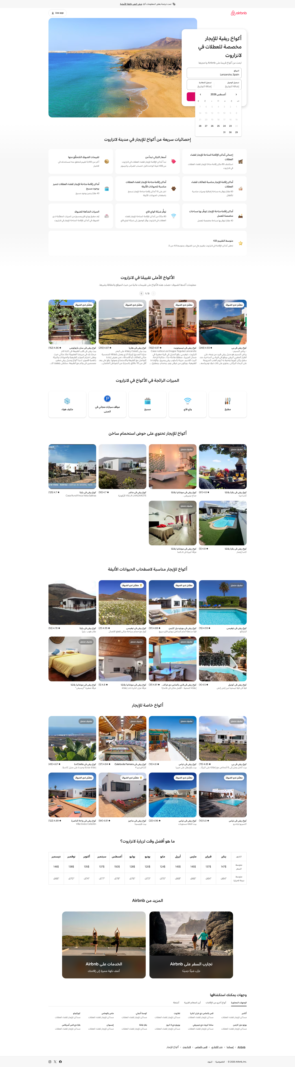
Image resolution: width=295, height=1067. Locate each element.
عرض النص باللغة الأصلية (131, 4)
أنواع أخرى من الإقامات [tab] (216, 1002)
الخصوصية (220, 1061)
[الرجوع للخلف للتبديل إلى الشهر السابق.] (236, 94)
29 (236, 132)
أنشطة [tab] (176, 1002)
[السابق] (153, 293)
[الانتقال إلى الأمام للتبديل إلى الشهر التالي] (200, 94)
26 (212, 126)
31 (224, 132)
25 (218, 126)
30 (230, 132)
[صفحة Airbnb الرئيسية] (239, 13)
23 (230, 126)
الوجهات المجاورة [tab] (239, 1002)
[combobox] (214, 75)
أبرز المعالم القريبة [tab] (192, 1002)
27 (206, 126)
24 (224, 126)
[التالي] (141, 293)
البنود (210, 1061)
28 (200, 126)
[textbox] (228, 86)
